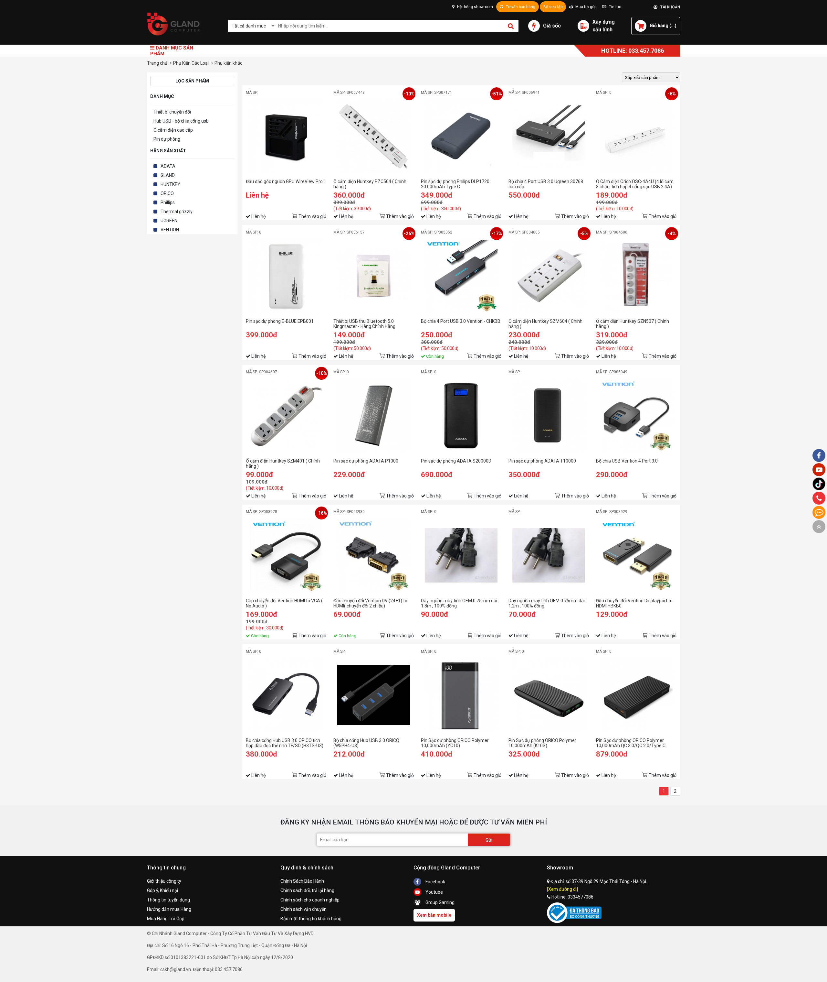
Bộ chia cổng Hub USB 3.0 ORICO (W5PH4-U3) (366, 743)
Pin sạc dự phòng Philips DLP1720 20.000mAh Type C (455, 184)
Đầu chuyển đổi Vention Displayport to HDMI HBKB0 (634, 603)
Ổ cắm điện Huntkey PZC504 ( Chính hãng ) (369, 184)
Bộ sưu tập (552, 7)
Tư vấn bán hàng (520, 7)
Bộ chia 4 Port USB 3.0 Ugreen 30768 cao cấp (545, 184)
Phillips (168, 202)
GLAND (168, 175)
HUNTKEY (170, 184)
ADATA (168, 166)
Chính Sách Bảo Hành (302, 881)
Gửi (489, 840)
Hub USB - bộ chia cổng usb (181, 121)
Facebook (434, 881)
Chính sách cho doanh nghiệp (310, 899)
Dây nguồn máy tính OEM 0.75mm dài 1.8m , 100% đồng (459, 603)
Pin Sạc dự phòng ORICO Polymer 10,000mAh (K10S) (542, 743)
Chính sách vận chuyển (303, 909)
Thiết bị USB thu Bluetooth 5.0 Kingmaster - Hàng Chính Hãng (364, 324)
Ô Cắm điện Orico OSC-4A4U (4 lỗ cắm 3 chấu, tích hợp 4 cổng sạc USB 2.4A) (635, 184)
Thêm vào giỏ (312, 216)
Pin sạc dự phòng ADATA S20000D (456, 461)
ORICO (167, 193)
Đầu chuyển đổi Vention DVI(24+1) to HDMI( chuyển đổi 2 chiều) (370, 603)
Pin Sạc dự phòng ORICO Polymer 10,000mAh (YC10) (455, 743)
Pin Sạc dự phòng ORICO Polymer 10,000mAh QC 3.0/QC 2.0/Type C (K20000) (630, 743)
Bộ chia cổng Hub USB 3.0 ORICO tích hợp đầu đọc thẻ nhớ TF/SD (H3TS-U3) (284, 743)
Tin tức (614, 7)
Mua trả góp (585, 7)
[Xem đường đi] (562, 889)
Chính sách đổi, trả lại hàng (307, 890)
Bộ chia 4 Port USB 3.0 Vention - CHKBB (460, 321)
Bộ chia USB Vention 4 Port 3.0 (627, 461)
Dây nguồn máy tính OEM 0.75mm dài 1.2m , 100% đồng (546, 603)
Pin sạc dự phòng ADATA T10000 (542, 461)
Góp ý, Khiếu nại (162, 890)
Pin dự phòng (166, 139)
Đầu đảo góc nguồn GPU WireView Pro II (286, 181)
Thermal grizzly (177, 211)
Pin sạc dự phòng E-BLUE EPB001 (280, 321)
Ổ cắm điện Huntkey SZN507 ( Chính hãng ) (632, 324)
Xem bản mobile (434, 915)
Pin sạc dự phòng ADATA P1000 (365, 461)
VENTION (170, 229)
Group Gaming (439, 902)
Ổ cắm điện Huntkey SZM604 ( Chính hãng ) (545, 324)
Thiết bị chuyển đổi (172, 112)
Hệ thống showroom (474, 7)
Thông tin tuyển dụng (168, 899)
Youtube (433, 892)
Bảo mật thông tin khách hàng (310, 918)
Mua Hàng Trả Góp (165, 918)
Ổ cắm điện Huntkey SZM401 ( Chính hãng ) (283, 463)
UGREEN (169, 220)
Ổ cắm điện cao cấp (173, 130)
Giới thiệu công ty (164, 881)
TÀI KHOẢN (668, 7)
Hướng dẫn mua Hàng (169, 909)
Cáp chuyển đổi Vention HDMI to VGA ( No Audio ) (284, 603)
